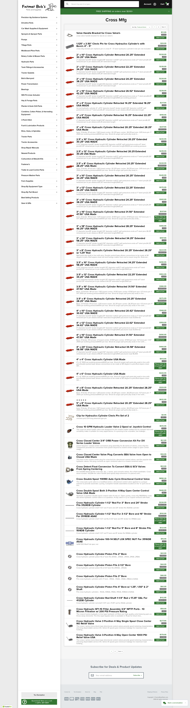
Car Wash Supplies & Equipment (34, 28)
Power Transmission (29, 84)
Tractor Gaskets (27, 73)
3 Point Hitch (26, 120)
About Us (87, 692)
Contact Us (67, 692)
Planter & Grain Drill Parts (31, 106)
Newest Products (28, 153)
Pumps (24, 39)
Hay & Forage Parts (29, 100)
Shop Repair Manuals (30, 148)
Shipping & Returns (152, 692)
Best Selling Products (30, 197)
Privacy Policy (164, 692)
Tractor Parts (26, 137)
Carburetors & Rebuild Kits (32, 159)
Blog (95, 692)
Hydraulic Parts (27, 62)
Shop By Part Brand (29, 192)
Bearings (25, 89)
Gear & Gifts (26, 203)
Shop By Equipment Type (31, 186)
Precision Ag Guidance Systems (34, 17)
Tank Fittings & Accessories (32, 67)
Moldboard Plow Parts (30, 51)
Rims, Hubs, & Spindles (30, 131)
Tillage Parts (26, 45)
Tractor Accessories (29, 142)
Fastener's (25, 164)
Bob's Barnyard (27, 78)
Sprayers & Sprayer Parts (31, 34)
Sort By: (134, 27)
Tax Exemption (77, 692)
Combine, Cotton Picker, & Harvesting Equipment (36, 113)
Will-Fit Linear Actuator (30, 95)
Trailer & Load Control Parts (32, 170)
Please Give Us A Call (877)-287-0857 (160, 219)
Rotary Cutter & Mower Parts (33, 56)
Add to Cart (160, 38)
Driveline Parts (27, 23)
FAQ (101, 692)
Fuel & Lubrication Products (32, 125)
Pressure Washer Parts (30, 175)
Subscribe (137, 675)
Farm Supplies (27, 181)
